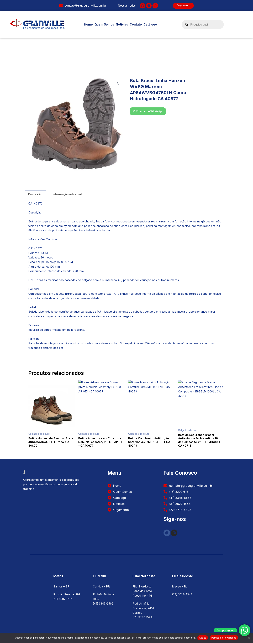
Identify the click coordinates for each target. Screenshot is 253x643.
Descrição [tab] (35, 194)
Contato (136, 24)
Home (88, 24)
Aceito (202, 637)
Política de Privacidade (223, 637)
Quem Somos (104, 24)
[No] (248, 638)
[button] (152, 24)
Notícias (122, 24)
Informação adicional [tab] (67, 194)
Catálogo (150, 24)
